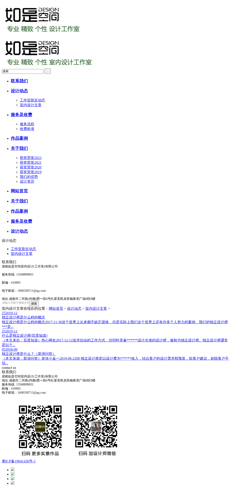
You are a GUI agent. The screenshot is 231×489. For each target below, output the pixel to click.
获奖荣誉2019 (31, 172)
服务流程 (27, 124)
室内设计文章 (31, 105)
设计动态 (74, 308)
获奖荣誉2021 (31, 162)
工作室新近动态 (32, 100)
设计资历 (27, 181)
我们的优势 (29, 177)
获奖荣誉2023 (31, 158)
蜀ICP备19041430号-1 (19, 461)
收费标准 (27, 129)
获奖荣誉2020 (31, 167)
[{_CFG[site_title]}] (42, 34)
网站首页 (56, 308)
